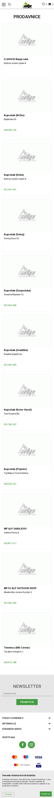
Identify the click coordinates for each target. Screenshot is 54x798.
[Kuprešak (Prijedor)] (27, 450)
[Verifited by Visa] (38, 764)
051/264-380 (10, 305)
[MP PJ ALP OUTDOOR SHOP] (27, 569)
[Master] (15, 757)
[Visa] (38, 757)
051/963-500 (10, 603)
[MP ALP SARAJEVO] (27, 509)
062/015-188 (10, 662)
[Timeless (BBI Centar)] (27, 628)
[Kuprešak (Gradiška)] (27, 331)
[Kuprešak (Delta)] (27, 155)
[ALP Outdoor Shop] (27, 4)
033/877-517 (10, 543)
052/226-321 (10, 484)
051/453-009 (10, 365)
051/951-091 (10, 189)
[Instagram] (31, 744)
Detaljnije (8, 794)
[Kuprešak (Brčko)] (27, 96)
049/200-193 (10, 130)
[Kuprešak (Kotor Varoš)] (27, 390)
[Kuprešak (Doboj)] (27, 215)
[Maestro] (26, 757)
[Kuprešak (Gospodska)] (27, 271)
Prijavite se (27, 702)
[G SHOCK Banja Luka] (27, 40)
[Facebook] (22, 744)
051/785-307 (10, 424)
